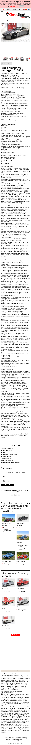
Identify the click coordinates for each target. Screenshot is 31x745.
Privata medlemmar (21, 737)
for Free (25, 17)
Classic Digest (15, 15)
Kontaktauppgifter (20, 739)
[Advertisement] (15, 653)
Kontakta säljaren (7, 485)
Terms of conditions (15, 741)
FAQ (3, 9)
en (24, 9)
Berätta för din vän (6, 63)
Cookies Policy (14, 6)
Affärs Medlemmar (10, 739)
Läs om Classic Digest (10, 737)
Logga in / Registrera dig (13, 9)
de (26, 9)
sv (29, 9)
